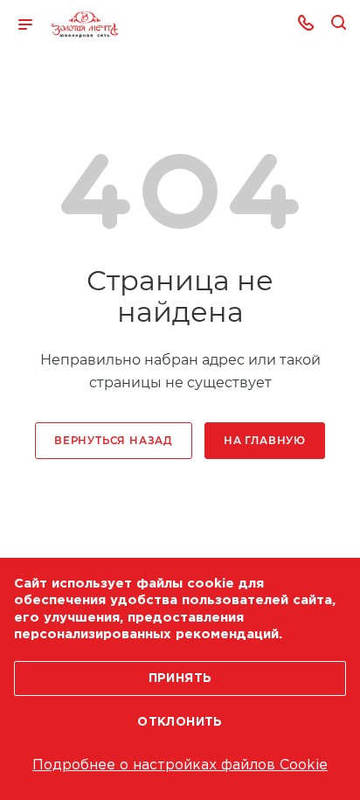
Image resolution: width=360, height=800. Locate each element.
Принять (180, 678)
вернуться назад (113, 441)
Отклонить (180, 722)
